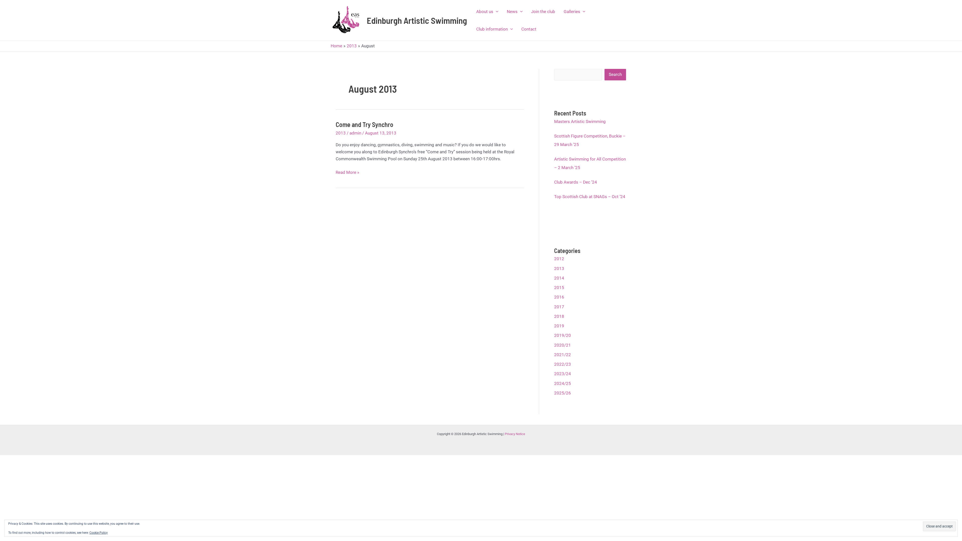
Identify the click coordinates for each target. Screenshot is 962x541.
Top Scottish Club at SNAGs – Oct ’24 (589, 196)
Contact (528, 29)
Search (615, 74)
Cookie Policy (98, 532)
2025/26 (562, 392)
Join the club (543, 11)
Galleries (572, 11)
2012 (559, 258)
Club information (492, 29)
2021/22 (562, 354)
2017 (559, 306)
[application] (495, 11)
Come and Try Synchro (364, 124)
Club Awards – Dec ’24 (575, 182)
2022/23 (562, 364)
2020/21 (562, 345)
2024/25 (562, 383)
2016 (559, 297)
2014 (559, 278)
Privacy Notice (515, 434)
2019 (559, 325)
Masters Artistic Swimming (580, 121)
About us (484, 11)
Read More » (347, 173)
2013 (341, 133)
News (512, 11)
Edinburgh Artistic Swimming (417, 20)
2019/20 (562, 335)
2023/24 (562, 373)
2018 (559, 316)
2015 (559, 287)
